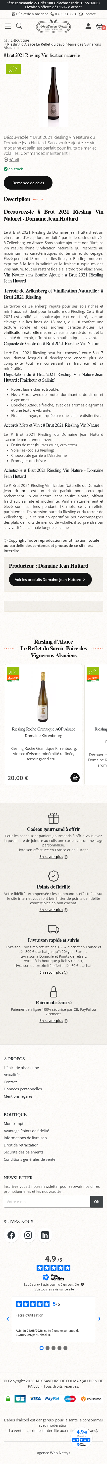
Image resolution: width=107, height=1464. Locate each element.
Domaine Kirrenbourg (43, 735)
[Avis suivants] (99, 1319)
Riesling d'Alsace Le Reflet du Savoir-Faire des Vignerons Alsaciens (52, 46)
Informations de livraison (25, 1137)
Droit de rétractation (21, 1144)
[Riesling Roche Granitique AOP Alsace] (43, 695)
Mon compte (14, 1123)
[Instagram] (28, 1235)
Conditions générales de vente (29, 1159)
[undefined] (82, 1284)
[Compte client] (88, 26)
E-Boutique (20, 40)
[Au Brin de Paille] (5, 40)
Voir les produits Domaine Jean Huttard (48, 579)
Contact (90, 14)
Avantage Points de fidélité (26, 1130)
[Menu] (8, 26)
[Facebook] (11, 1235)
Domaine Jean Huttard (63, 565)
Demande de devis (28, 182)
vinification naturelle (21, 332)
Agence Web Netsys (53, 1452)
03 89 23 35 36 (66, 14)
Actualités (12, 1074)
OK (97, 1201)
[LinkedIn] (45, 1235)
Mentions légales (18, 1096)
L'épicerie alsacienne (21, 1067)
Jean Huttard (16, 490)
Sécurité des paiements (23, 1151)
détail (14, 159)
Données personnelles (23, 1088)
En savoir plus (51, 856)
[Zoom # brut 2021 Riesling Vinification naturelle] (53, 94)
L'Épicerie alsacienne (32, 14)
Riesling (79, 258)
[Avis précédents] (7, 1319)
